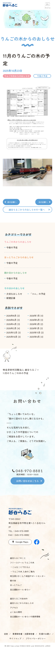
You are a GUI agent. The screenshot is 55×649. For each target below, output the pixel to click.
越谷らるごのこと (18, 558)
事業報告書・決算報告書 (24, 633)
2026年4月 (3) (13, 324)
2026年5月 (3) (36, 319)
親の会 (13, 580)
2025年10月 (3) (13, 336)
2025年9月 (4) (36, 336)
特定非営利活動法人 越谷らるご (20, 369)
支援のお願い (45, 633)
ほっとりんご (16, 585)
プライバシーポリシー (36, 638)
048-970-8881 (29, 471)
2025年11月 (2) (37, 332)
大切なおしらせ (14, 293)
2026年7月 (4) (36, 315)
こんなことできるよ (21, 567)
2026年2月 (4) (13, 328)
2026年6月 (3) (13, 319)
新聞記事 (10, 298)
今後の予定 (12, 247)
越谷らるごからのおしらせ (22, 603)
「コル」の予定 (37, 293)
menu (47, 4)
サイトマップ (15, 638)
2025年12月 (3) (13, 332)
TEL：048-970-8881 (18, 531)
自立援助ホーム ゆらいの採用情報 (25, 616)
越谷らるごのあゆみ (19, 598)
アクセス (14, 607)
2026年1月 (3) (36, 328)
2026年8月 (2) (13, 315)
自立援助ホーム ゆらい (20, 589)
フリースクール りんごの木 (22, 562)
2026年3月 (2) (36, 324)
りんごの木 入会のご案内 (23, 571)
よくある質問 (16, 612)
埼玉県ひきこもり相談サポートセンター (28, 576)
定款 (6, 633)
